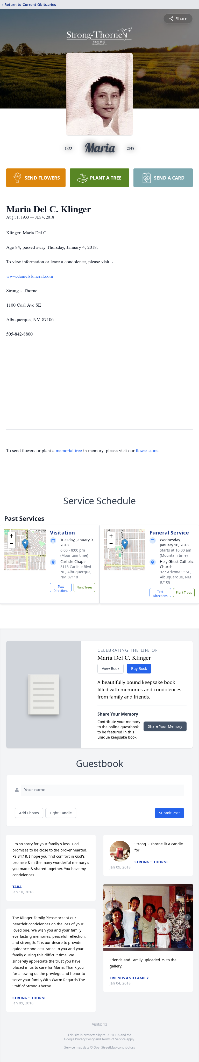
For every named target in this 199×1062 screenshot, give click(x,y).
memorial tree (69, 450)
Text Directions (60, 588)
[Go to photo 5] (143, 945)
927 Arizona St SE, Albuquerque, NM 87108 (175, 577)
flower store (147, 450)
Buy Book (139, 668)
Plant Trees (84, 587)
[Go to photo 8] (153, 945)
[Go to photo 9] (156, 945)
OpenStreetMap (105, 1047)
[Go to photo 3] (137, 945)
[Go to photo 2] (134, 945)
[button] (25, 544)
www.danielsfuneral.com (29, 276)
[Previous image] (108, 917)
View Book (110, 668)
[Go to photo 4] (140, 945)
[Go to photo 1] (131, 945)
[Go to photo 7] (149, 945)
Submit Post (169, 812)
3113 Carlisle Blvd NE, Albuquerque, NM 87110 (75, 571)
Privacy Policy (85, 1039)
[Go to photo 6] (146, 945)
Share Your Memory (165, 726)
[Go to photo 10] (159, 945)
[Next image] (187, 917)
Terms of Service (114, 1039)
